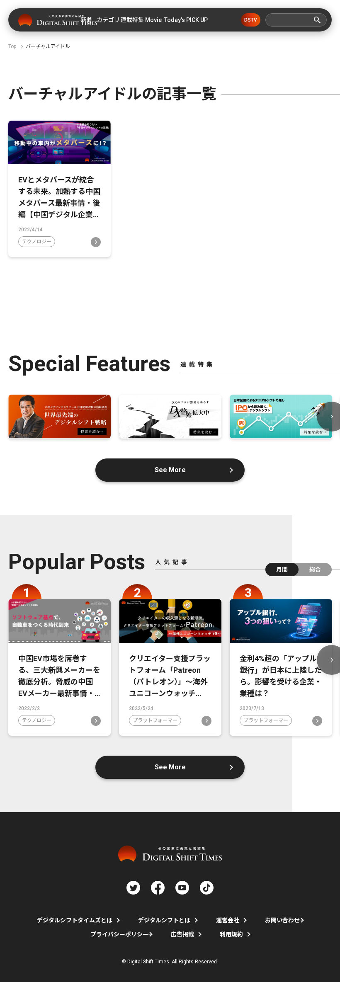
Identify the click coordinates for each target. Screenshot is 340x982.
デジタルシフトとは (164, 920)
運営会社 (227, 920)
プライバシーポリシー (119, 934)
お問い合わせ (282, 920)
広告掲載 (182, 934)
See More (170, 470)
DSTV (250, 20)
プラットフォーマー (155, 720)
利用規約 (231, 934)
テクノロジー (36, 242)
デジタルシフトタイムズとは (74, 920)
